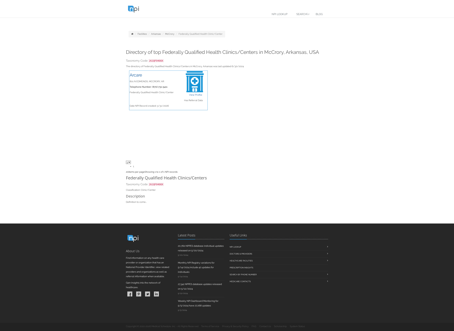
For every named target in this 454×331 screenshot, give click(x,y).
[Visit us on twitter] (147, 294)
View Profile (195, 95)
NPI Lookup (279, 14)
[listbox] (127, 172)
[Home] (132, 34)
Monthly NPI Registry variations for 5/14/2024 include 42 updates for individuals (196, 267)
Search (301, 14)
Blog (319, 14)
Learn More (78, 22)
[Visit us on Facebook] (129, 294)
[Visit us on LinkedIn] (156, 294)
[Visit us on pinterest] (138, 294)
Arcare (136, 75)
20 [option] (127, 172)
